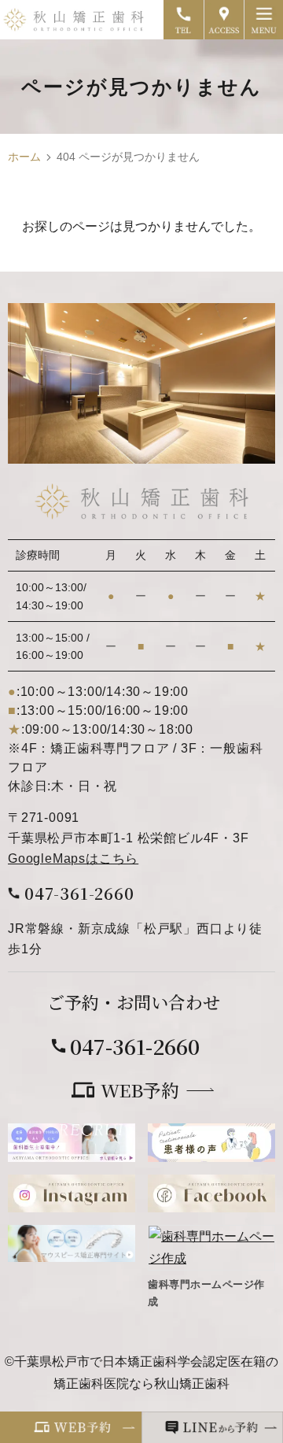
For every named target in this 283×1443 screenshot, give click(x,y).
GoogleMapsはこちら (73, 858)
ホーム (24, 156)
